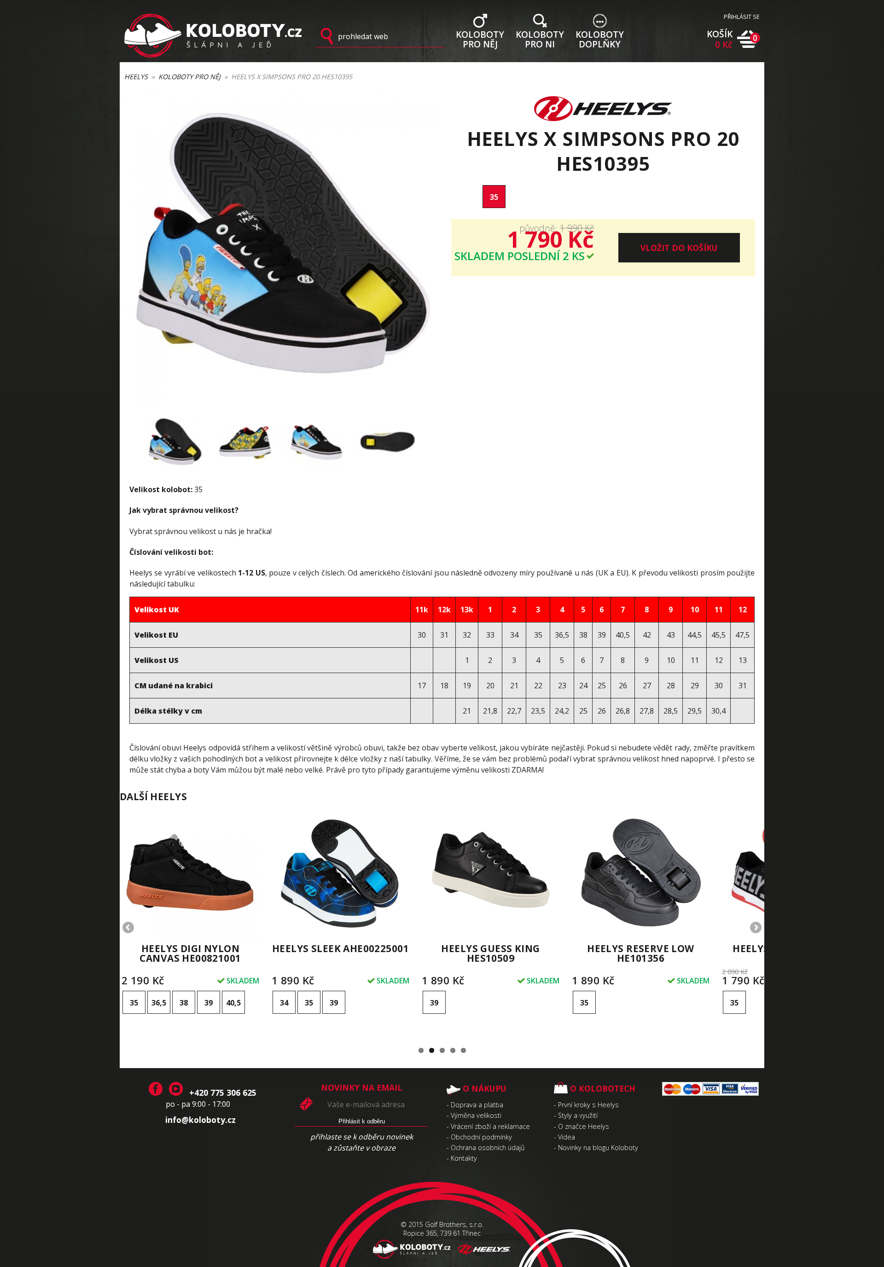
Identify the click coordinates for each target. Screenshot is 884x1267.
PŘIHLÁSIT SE (742, 16)
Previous (129, 928)
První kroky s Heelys (588, 1104)
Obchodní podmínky (481, 1137)
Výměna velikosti (476, 1115)
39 (208, 1003)
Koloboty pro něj (189, 76)
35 (494, 197)
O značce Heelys (583, 1126)
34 (284, 1003)
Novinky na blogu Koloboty (598, 1147)
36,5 (158, 1003)
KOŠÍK (720, 39)
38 (184, 1003)
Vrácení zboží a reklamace (490, 1126)
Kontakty (464, 1158)
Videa (566, 1137)
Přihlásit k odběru (361, 1121)
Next (755, 928)
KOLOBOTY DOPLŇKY (600, 38)
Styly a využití (578, 1115)
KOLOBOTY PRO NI (540, 38)
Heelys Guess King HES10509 (490, 953)
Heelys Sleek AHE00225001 (340, 948)
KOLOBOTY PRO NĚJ (480, 38)
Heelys (136, 76)
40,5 (233, 1003)
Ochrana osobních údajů (488, 1147)
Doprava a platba (477, 1104)
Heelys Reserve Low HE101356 (640, 953)
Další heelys (153, 796)
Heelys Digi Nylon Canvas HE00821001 (190, 953)
